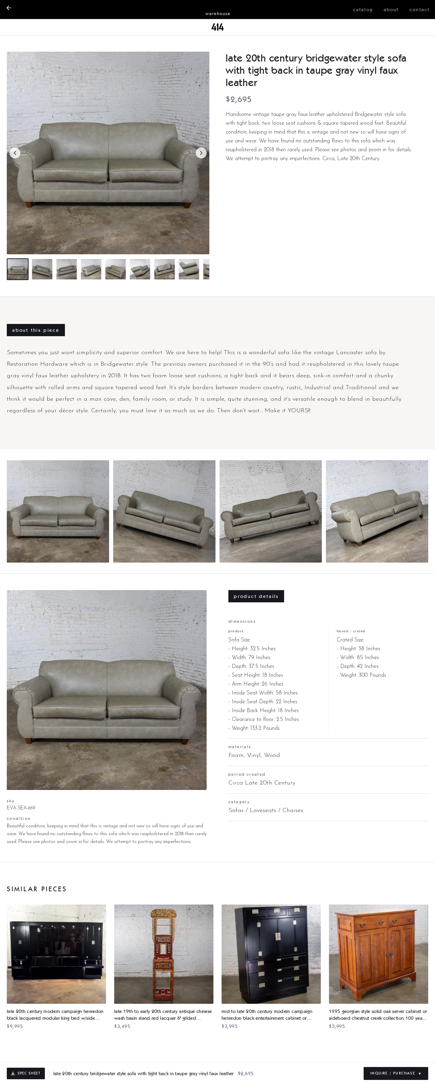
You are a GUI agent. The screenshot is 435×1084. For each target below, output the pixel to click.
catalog (363, 9)
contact (420, 9)
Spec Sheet (29, 1073)
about (391, 9)
